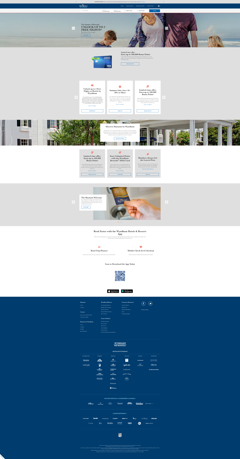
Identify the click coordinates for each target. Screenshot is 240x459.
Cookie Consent (104, 330)
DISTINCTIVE (154, 356)
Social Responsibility (126, 313)
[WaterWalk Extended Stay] (86, 365)
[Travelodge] (100, 379)
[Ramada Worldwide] (113, 384)
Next (166, 28)
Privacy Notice (104, 323)
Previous (73, 28)
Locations (82, 307)
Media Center (124, 307)
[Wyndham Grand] (154, 370)
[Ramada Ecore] (113, 388)
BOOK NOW (120, 110)
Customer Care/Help (84, 317)
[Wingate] (113, 365)
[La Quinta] (113, 361)
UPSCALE (140, 356)
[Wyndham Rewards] (120, 344)
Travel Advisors (104, 313)
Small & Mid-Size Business (106, 311)
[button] (76, 1)
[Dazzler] (127, 370)
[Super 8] (100, 365)
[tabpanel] (92, 97)
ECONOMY (100, 356)
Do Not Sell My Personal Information (108, 332)
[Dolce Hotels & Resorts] (154, 365)
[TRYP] (127, 361)
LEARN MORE (85, 35)
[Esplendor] (127, 365)
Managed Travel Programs (106, 307)
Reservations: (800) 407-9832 (86, 315)
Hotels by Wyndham (120, 351)
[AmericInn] (113, 374)
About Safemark (104, 328)
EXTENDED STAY (86, 356)
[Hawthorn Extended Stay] (86, 361)
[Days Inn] (100, 361)
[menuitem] (122, 5)
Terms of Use (103, 325)
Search (154, 10)
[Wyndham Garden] (113, 370)
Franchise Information (126, 309)
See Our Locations (120, 138)
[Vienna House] (127, 374)
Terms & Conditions (92, 105)
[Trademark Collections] (140, 365)
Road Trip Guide (83, 331)
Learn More (85, 207)
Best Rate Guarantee (105, 321)
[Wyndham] (140, 361)
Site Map (82, 329)
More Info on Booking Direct (147, 169)
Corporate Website (125, 305)
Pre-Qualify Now (143, 1)
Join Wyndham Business (106, 305)
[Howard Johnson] (100, 374)
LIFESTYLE (126, 356)
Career (123, 311)
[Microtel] (100, 370)
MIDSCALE (113, 356)
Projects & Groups (104, 309)
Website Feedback (144, 309)
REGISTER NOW (92, 110)
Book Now (148, 174)
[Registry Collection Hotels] (154, 361)
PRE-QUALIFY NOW (147, 110)
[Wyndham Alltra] (127, 379)
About (81, 305)
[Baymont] (113, 379)
